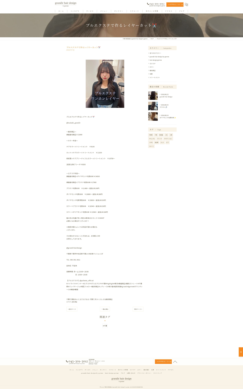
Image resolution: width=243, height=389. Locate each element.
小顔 (171, 135)
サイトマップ (157, 373)
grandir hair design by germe (159, 57)
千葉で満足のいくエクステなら (77, 299)
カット (162, 142)
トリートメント (155, 77)
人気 (166, 135)
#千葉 (105, 326)
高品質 (156, 142)
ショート (151, 146)
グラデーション (168, 138)
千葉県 (151, 135)
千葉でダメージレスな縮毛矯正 (101, 299)
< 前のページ (72, 309)
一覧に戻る (105, 309)
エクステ (68, 302)
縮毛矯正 (74, 302)
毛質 (151, 74)
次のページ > (138, 309)
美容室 (161, 135)
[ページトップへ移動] (175, 362)
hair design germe (156, 60)
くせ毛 (151, 142)
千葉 (156, 135)
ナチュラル (152, 138)
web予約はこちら (174, 4)
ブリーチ (159, 138)
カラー (152, 67)
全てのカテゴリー (155, 53)
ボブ (167, 142)
